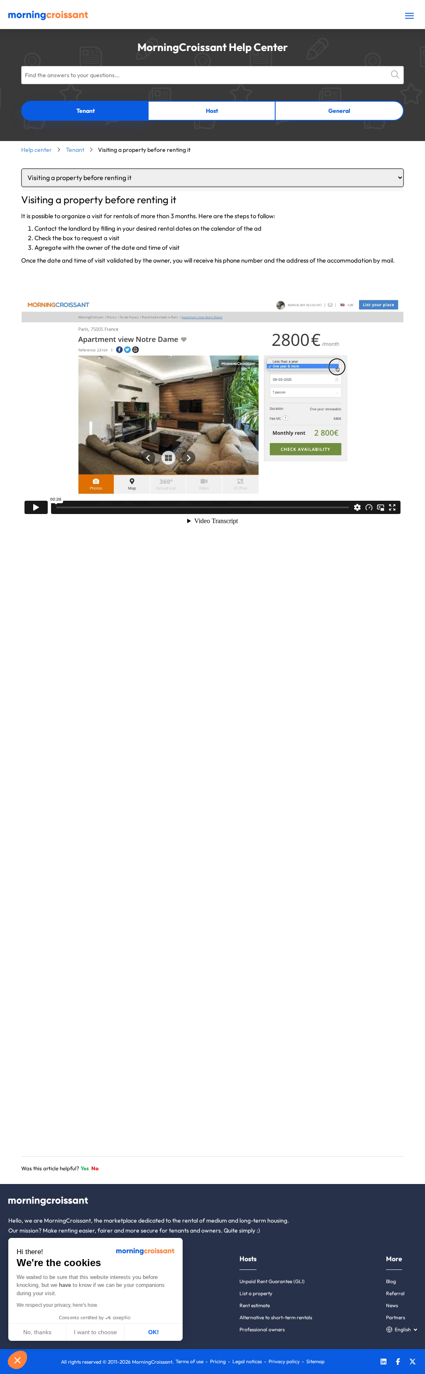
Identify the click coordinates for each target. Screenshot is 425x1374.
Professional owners (262, 1329)
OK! (153, 1332)
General (339, 110)
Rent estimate (254, 1305)
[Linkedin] (383, 1362)
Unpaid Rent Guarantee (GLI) (272, 1281)
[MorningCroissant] (48, 18)
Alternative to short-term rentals (275, 1317)
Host (212, 110)
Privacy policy (284, 1361)
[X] (412, 1362)
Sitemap (315, 1361)
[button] (17, 1360)
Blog (391, 1281)
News (392, 1305)
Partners (395, 1317)
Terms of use (189, 1361)
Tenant (85, 110)
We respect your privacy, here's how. (57, 1305)
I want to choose (95, 1332)
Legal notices (247, 1361)
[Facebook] (398, 1362)
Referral (395, 1293)
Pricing (218, 1361)
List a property (255, 1293)
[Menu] (409, 15)
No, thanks (37, 1332)
